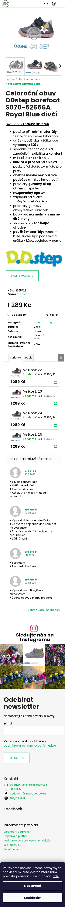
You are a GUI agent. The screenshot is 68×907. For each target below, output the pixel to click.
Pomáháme (11, 849)
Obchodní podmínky (17, 832)
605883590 (16, 789)
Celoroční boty (43, 322)
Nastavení (32, 886)
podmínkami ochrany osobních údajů (30, 746)
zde (56, 876)
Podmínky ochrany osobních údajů (27, 840)
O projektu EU (12, 845)
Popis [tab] (28, 357)
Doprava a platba (15, 836)
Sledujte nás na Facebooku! (27, 793)
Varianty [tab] (15, 357)
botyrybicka (17, 798)
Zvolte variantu (22, 276)
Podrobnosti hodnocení (23, 84)
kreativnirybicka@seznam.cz (28, 785)
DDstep (24, 294)
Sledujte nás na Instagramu (35, 637)
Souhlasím (32, 898)
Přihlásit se (16, 758)
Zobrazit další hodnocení (44, 610)
